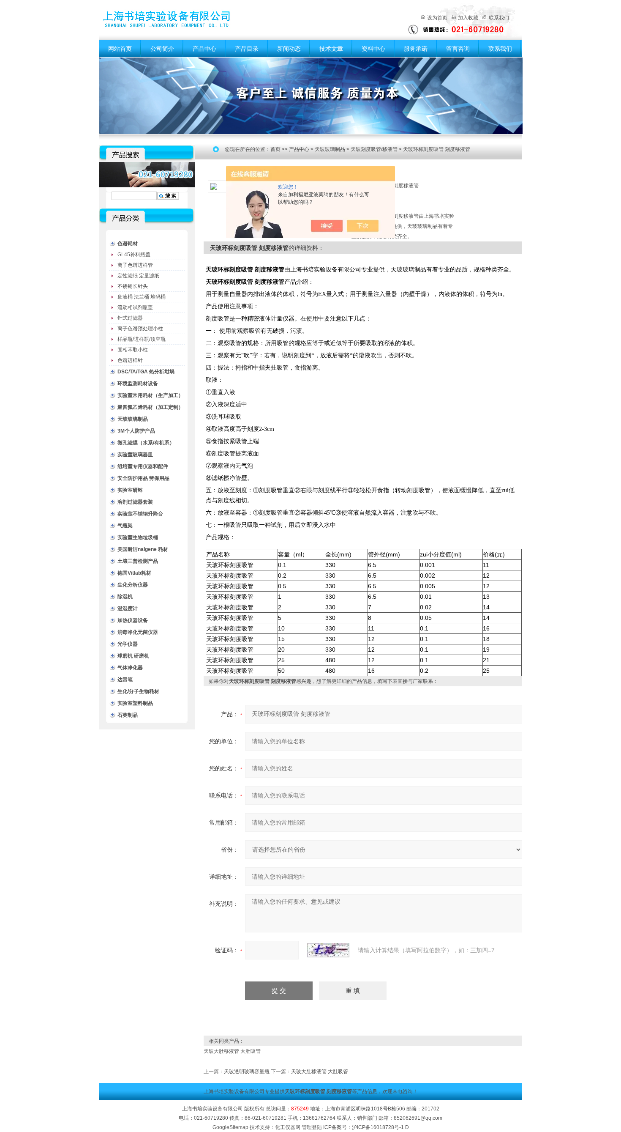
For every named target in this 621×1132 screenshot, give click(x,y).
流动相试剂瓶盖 (135, 307)
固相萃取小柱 (132, 350)
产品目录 (247, 48)
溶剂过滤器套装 (135, 502)
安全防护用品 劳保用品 (143, 478)
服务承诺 (416, 48)
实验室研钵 (130, 490)
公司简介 (162, 48)
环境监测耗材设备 (137, 383)
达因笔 (125, 679)
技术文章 (331, 48)
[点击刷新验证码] (328, 950)
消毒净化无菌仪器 (137, 632)
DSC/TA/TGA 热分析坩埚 (145, 372)
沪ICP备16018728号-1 (378, 1127)
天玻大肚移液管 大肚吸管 (232, 1051)
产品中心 (204, 48)
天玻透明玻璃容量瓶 (247, 1071)
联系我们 (499, 18)
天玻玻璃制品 (132, 419)
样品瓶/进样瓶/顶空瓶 (141, 339)
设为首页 (437, 18)
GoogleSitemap (230, 1127)
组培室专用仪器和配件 (142, 466)
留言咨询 (458, 48)
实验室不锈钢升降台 (140, 514)
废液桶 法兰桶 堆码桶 (141, 297)
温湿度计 (127, 608)
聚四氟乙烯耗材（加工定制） (150, 407)
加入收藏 (468, 18)
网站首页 (120, 48)
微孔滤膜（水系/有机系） (145, 443)
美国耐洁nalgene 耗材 (142, 549)
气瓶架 (125, 526)
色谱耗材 (127, 244)
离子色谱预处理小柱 (140, 329)
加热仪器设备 (132, 620)
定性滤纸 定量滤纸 (138, 276)
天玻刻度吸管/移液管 (374, 149)
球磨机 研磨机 (133, 656)
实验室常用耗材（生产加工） (150, 395)
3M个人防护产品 (136, 431)
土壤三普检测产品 (137, 561)
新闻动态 (289, 48)
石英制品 (127, 715)
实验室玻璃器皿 (135, 455)
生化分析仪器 (132, 585)
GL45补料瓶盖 (133, 255)
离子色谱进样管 (135, 265)
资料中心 (373, 48)
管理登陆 (312, 1127)
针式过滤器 (130, 318)
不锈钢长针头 (132, 286)
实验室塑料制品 (135, 703)
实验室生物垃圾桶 (137, 537)
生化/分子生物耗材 (138, 691)
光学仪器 (127, 644)
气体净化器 (130, 668)
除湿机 (125, 597)
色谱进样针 (130, 360)
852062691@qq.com (418, 1118)
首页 (275, 149)
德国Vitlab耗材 (134, 573)
